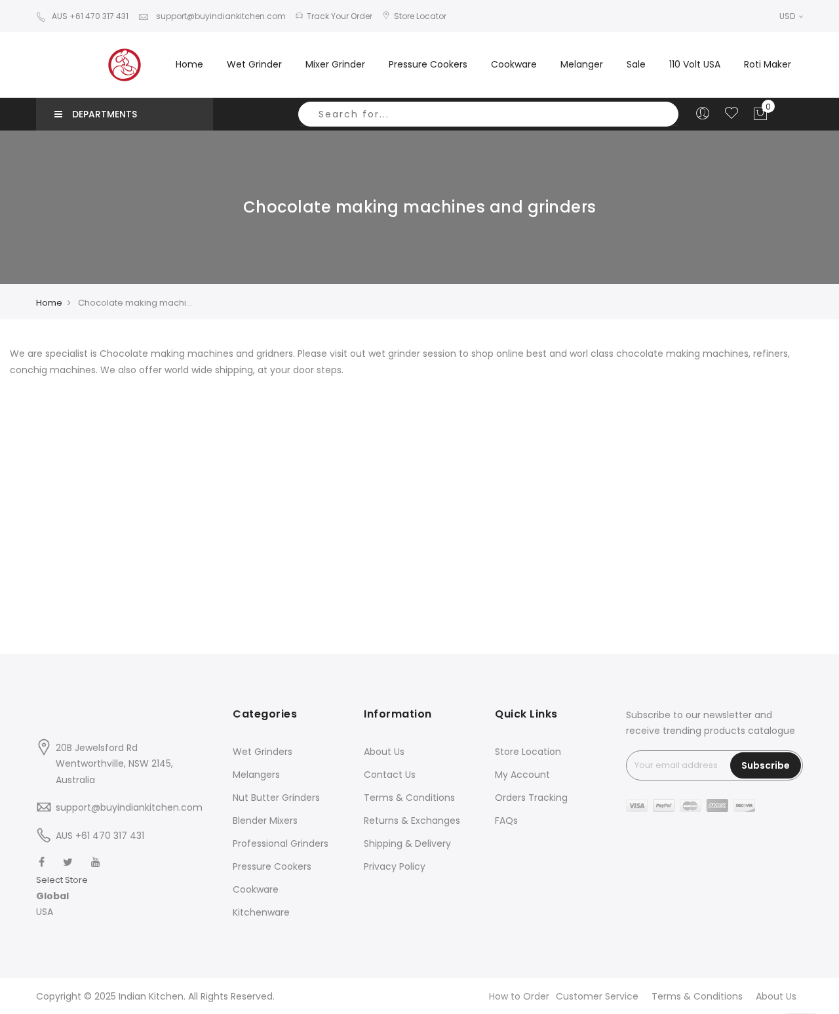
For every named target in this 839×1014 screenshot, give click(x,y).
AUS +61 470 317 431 (90, 16)
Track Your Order (339, 16)
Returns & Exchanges (412, 820)
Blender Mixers (265, 820)
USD (788, 16)
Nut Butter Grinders (276, 797)
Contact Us (390, 774)
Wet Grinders (262, 751)
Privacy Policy (394, 866)
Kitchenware (261, 912)
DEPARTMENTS (104, 114)
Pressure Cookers (272, 866)
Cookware (256, 889)
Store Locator (420, 16)
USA (44, 911)
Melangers (256, 774)
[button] (62, 896)
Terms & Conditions (409, 797)
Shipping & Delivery (407, 843)
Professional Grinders (280, 843)
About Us (384, 751)
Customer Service (597, 996)
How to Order (519, 996)
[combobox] (488, 114)
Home (189, 64)
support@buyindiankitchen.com (220, 16)
